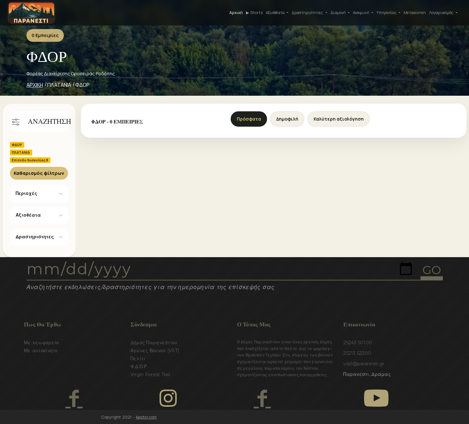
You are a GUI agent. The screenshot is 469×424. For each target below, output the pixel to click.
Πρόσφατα (249, 119)
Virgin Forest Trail (150, 374)
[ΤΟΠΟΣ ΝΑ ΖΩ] (262, 398)
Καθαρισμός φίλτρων (39, 173)
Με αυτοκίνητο (41, 350)
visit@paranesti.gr (363, 364)
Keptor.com (146, 417)
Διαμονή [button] (339, 12)
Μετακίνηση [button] (415, 12)
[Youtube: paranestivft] (376, 398)
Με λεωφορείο (41, 343)
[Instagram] (168, 398)
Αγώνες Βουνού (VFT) (154, 350)
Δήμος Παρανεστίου (153, 343)
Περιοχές (26, 193)
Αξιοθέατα (28, 215)
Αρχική (236, 12)
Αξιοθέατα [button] (276, 12)
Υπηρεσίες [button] (387, 12)
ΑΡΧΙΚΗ (34, 84)
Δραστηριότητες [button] (308, 12)
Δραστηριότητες (35, 237)
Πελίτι (137, 358)
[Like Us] (74, 398)
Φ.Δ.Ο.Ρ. (139, 366)
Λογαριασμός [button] (441, 12)
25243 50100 (357, 343)
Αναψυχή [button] (361, 12)
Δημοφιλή (287, 119)
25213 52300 (357, 353)
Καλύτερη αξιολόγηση (339, 119)
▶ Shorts (254, 12)
